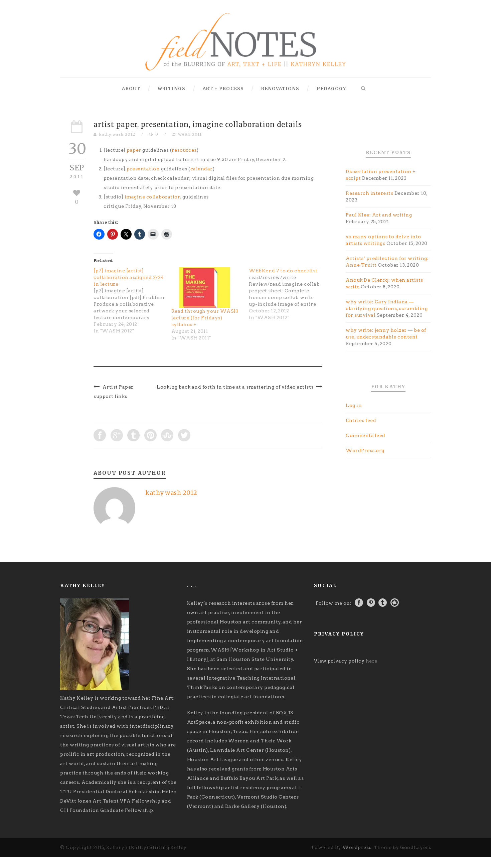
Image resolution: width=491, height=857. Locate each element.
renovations (280, 89)
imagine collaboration (153, 196)
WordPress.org (365, 450)
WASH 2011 (190, 134)
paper (134, 150)
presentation (143, 168)
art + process (223, 89)
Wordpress (356, 847)
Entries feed (361, 420)
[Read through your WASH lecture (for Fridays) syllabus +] (206, 287)
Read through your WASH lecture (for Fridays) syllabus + (204, 317)
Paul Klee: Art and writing (379, 215)
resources (184, 150)
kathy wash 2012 (117, 134)
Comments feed (365, 435)
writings (171, 89)
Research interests (369, 193)
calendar (201, 168)
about (131, 89)
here (371, 661)
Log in (354, 405)
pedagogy (331, 89)
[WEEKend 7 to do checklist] (288, 294)
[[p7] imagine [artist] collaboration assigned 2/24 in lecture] (132, 300)
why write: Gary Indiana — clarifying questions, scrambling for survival (387, 308)
